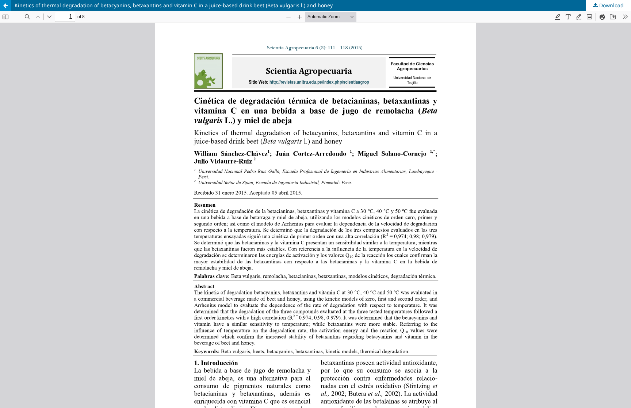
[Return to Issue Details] (5, 5)
